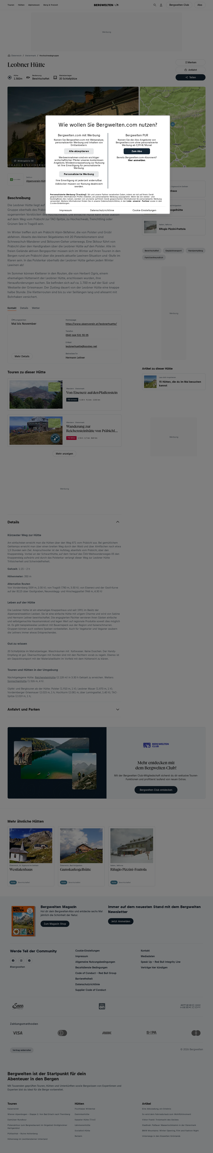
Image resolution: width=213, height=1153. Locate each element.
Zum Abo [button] (137, 151)
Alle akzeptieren (79, 151)
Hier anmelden (136, 160)
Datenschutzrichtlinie (102, 210)
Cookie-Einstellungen (144, 210)
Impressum (65, 210)
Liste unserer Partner (138, 201)
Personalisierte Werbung (79, 174)
